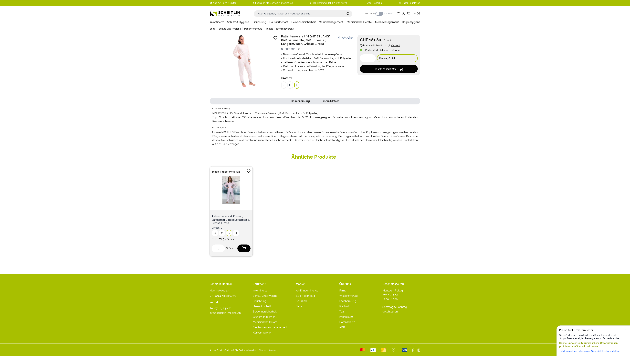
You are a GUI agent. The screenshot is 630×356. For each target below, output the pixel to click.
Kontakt (344, 306)
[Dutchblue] (345, 37)
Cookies (272, 350)
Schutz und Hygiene (230, 28)
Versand (395, 45)
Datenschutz (347, 322)
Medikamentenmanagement (270, 327)
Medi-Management (387, 22)
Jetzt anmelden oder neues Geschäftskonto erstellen (589, 351)
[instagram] (418, 350)
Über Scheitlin (374, 3)
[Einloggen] (403, 13)
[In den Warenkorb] (244, 248)
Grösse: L (287, 78)
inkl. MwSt (388, 13)
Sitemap (262, 350)
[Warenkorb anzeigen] (408, 13)
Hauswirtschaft (278, 22)
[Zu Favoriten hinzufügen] (249, 171)
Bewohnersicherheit (303, 22)
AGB (342, 327)
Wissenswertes (348, 295)
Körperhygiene (411, 22)
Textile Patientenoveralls (280, 28)
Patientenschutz (253, 28)
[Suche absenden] (348, 14)
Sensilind (301, 301)
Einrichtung (259, 22)
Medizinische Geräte (359, 22)
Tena (299, 306)
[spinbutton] (368, 58)
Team (342, 311)
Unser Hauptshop (411, 3)
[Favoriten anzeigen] (398, 13)
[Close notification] (626, 329)
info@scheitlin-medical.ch (279, 3)
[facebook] (412, 350)
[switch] (379, 14)
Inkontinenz (217, 22)
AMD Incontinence (307, 290)
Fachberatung (347, 301)
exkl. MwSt (370, 13)
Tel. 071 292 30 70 (337, 3)
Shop (212, 28)
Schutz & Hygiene (238, 22)
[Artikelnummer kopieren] (299, 49)
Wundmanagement (331, 22)
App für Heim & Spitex (224, 3)
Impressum (346, 316)
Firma (342, 290)
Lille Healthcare (305, 295)
